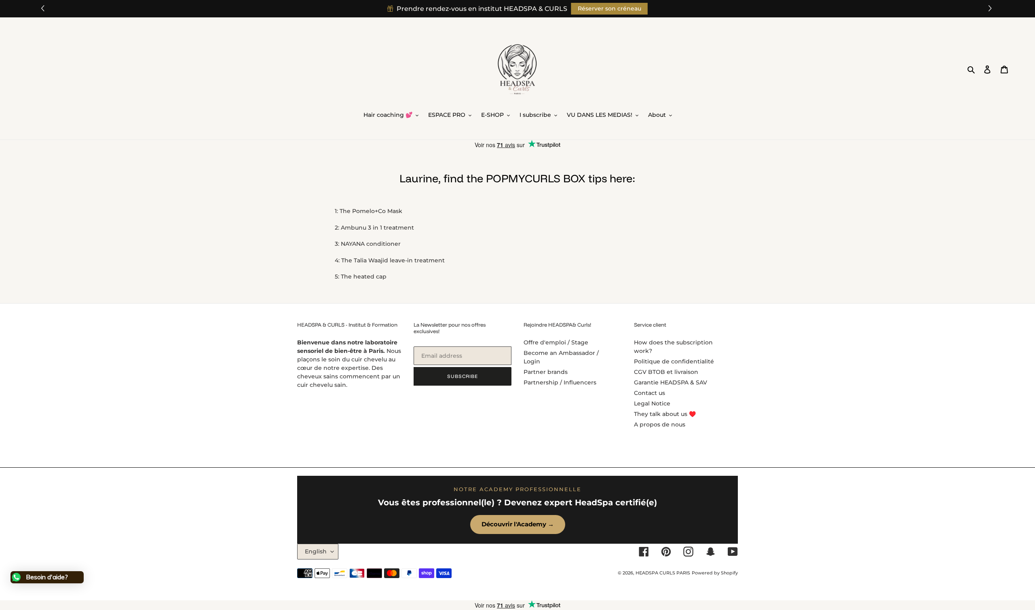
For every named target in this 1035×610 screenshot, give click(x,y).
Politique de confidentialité (674, 361)
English (316, 551)
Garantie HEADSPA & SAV (670, 382)
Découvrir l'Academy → (518, 524)
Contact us (649, 393)
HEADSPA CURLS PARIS (663, 573)
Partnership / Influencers (560, 382)
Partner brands (546, 372)
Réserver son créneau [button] (609, 8)
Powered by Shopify (715, 573)
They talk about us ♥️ (665, 414)
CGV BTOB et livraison (666, 372)
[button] (991, 8)
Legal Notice (652, 403)
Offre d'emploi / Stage (556, 342)
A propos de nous (659, 424)
